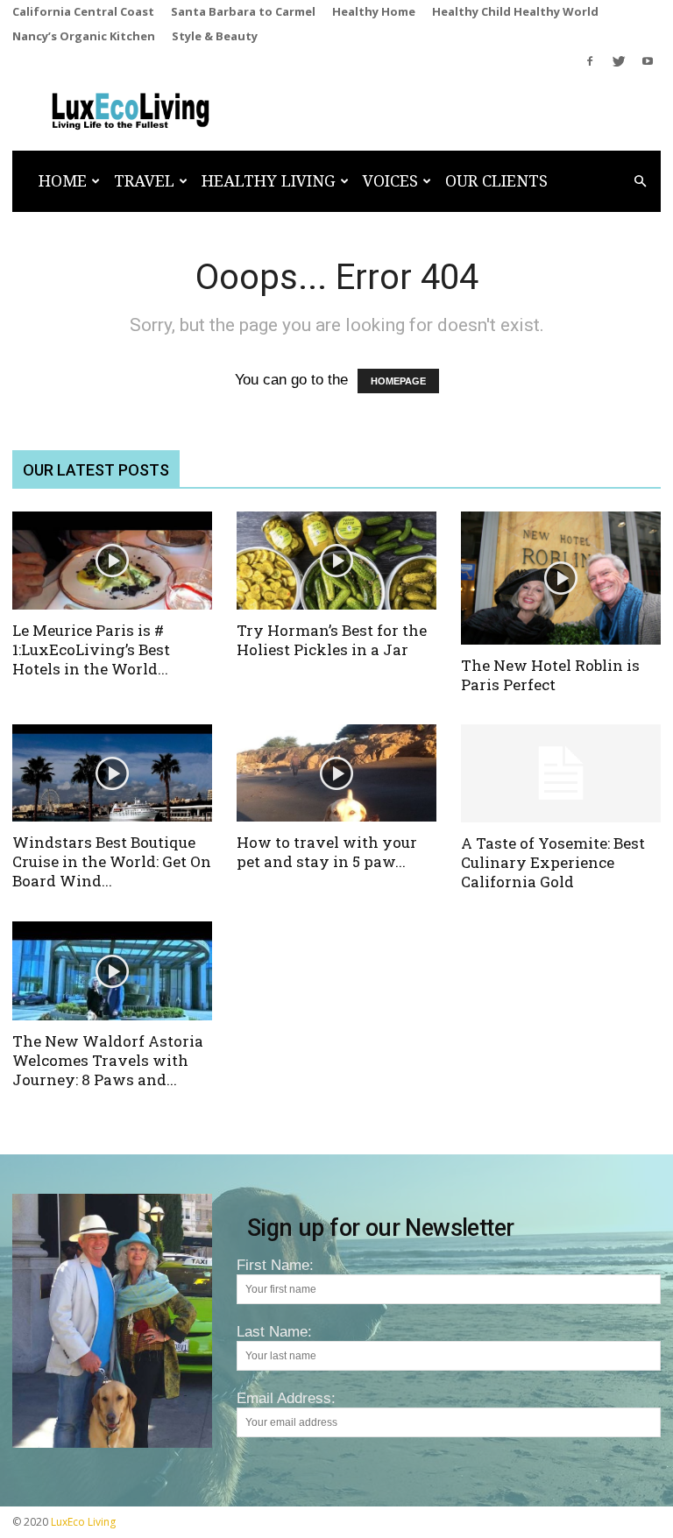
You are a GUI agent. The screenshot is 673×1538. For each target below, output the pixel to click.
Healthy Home (373, 11)
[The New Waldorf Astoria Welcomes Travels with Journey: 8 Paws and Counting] (112, 970)
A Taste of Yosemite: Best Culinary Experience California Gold (553, 862)
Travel (144, 181)
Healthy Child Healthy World (515, 11)
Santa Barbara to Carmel (243, 11)
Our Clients (496, 181)
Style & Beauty (215, 36)
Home (63, 181)
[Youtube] (647, 61)
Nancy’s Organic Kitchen (83, 36)
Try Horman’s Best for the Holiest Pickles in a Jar (332, 640)
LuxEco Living (83, 1521)
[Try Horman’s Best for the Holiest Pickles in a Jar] (336, 560)
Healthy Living (269, 181)
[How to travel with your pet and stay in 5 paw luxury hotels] (336, 773)
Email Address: (286, 1398)
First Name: (275, 1265)
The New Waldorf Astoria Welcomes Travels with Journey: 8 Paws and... (107, 1060)
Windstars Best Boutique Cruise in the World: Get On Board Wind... (111, 861)
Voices (390, 181)
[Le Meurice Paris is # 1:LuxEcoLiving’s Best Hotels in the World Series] (112, 560)
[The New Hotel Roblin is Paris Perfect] (561, 578)
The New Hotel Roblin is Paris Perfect (550, 675)
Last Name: (274, 1331)
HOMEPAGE (398, 381)
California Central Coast (83, 11)
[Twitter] (619, 61)
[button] (640, 181)
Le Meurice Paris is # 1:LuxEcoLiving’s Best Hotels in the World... (91, 649)
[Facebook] (590, 61)
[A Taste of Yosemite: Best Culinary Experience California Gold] (561, 773)
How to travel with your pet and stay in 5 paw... (327, 851)
